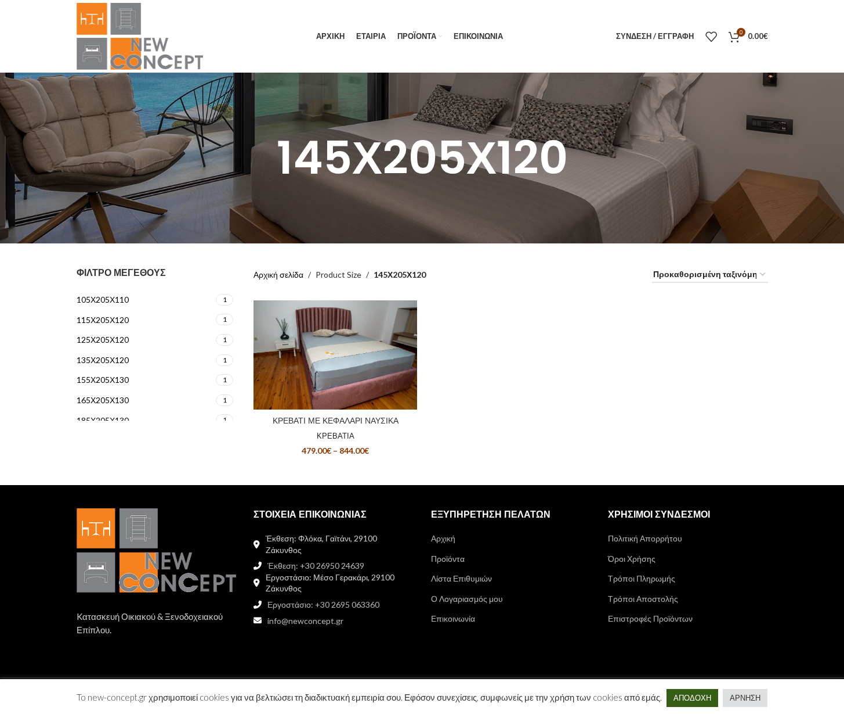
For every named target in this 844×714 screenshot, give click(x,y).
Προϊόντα (448, 559)
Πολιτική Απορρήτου (645, 538)
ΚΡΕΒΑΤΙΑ (335, 435)
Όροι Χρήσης (631, 559)
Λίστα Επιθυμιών (461, 578)
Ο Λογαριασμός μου (467, 599)
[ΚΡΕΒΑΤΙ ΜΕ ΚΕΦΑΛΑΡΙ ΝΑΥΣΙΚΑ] (335, 355)
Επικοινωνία (453, 618)
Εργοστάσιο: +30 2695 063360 (323, 604)
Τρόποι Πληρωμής (641, 578)
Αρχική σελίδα (278, 274)
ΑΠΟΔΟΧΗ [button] (692, 697)
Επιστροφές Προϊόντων (650, 618)
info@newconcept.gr (305, 621)
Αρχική (443, 538)
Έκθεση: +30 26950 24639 (315, 566)
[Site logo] (140, 35)
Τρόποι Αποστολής (643, 599)
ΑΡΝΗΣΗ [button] (745, 697)
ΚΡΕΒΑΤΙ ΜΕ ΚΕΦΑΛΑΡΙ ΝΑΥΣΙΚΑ (336, 420)
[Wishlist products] (711, 36)
